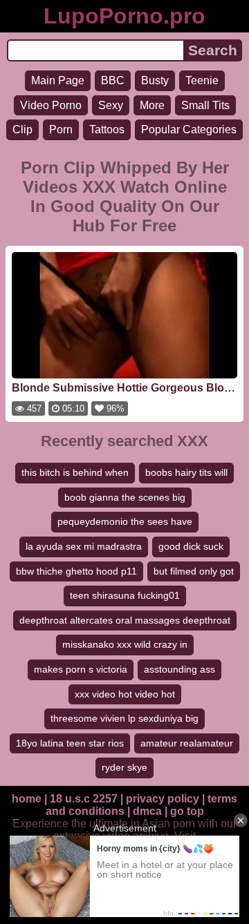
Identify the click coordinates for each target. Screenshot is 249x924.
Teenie (202, 80)
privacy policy (162, 799)
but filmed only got (194, 571)
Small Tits (205, 105)
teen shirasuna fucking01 (125, 595)
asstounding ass (179, 669)
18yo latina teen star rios (70, 743)
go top (187, 811)
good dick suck (190, 546)
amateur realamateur (186, 743)
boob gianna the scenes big (124, 497)
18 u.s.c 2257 (84, 799)
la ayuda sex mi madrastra (84, 546)
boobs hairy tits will (186, 472)
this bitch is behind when (75, 472)
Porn (61, 129)
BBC (112, 80)
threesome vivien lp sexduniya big (124, 718)
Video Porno (51, 105)
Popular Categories (189, 129)
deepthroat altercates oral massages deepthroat (124, 620)
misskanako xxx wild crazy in (124, 644)
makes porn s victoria (80, 669)
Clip (22, 129)
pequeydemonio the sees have (124, 521)
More (152, 105)
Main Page (57, 80)
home (27, 799)
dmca (147, 811)
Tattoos (106, 129)
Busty (155, 80)
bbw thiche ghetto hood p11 (76, 571)
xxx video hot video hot (125, 694)
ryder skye (124, 767)
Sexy (110, 105)
